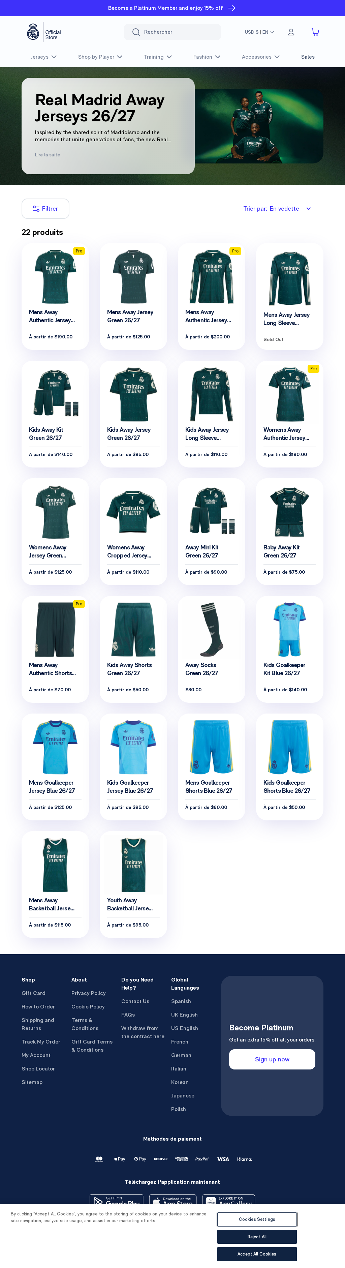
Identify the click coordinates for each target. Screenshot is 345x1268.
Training (154, 57)
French (179, 1041)
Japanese (182, 1095)
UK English (184, 1015)
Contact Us (135, 1001)
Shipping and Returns (38, 1024)
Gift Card (33, 993)
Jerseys (39, 57)
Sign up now (272, 1059)
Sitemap (32, 1082)
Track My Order (41, 1041)
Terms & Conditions (84, 1024)
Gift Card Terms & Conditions (92, 1045)
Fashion (202, 57)
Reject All (257, 1236)
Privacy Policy (88, 993)
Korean (180, 1082)
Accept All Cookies (257, 1254)
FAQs (128, 1015)
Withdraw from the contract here (142, 1032)
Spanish (181, 1001)
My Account (36, 1055)
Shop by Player (96, 57)
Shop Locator (38, 1068)
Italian (178, 1068)
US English (184, 1028)
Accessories (257, 57)
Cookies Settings (257, 1219)
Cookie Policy (88, 1006)
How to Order (38, 1006)
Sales (308, 57)
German (181, 1055)
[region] (172, 1236)
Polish (178, 1109)
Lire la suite (47, 154)
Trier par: (271, 208)
